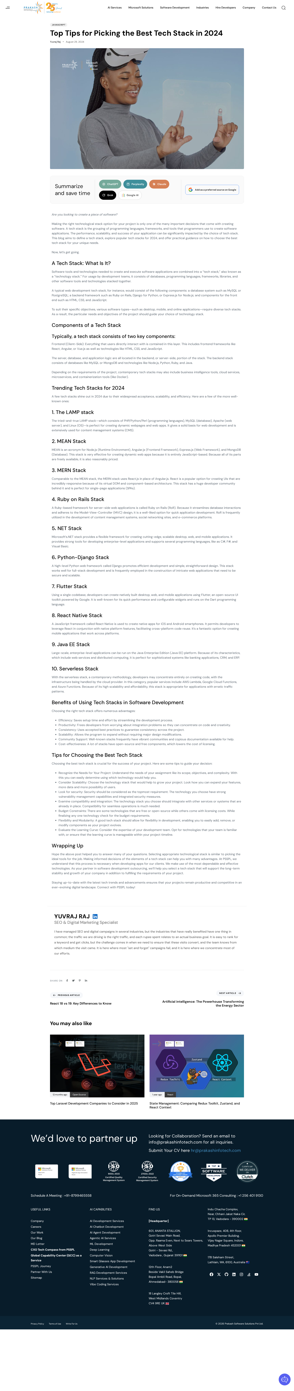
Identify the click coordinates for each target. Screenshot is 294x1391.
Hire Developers (226, 7)
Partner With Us (41, 1272)
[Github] (226, 1274)
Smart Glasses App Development (112, 1261)
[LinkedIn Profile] (95, 916)
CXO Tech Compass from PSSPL (53, 1249)
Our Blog (36, 1238)
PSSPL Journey (41, 1266)
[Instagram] (241, 1274)
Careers (36, 1227)
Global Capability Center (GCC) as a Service (56, 1258)
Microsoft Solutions (140, 7)
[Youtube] (256, 1274)
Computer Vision (101, 1255)
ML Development (101, 1244)
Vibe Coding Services (104, 1284)
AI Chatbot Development (107, 1227)
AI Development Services (107, 1221)
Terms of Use (55, 1323)
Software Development (175, 7)
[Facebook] (211, 1274)
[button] (7, 7)
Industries (202, 7)
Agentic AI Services (103, 1238)
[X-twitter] (219, 1274)
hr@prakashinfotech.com (216, 1150)
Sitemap (36, 1277)
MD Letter (37, 1244)
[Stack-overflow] (249, 1274)
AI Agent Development (105, 1232)
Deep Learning (99, 1249)
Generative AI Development (108, 1267)
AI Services (115, 7)
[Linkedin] (234, 1274)
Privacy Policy (37, 1323)
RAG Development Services (108, 1273)
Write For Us (71, 1323)
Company (249, 7)
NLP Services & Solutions (107, 1278)
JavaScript (58, 25)
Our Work (37, 1232)
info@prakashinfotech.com (175, 1142)
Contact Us (269, 7)
